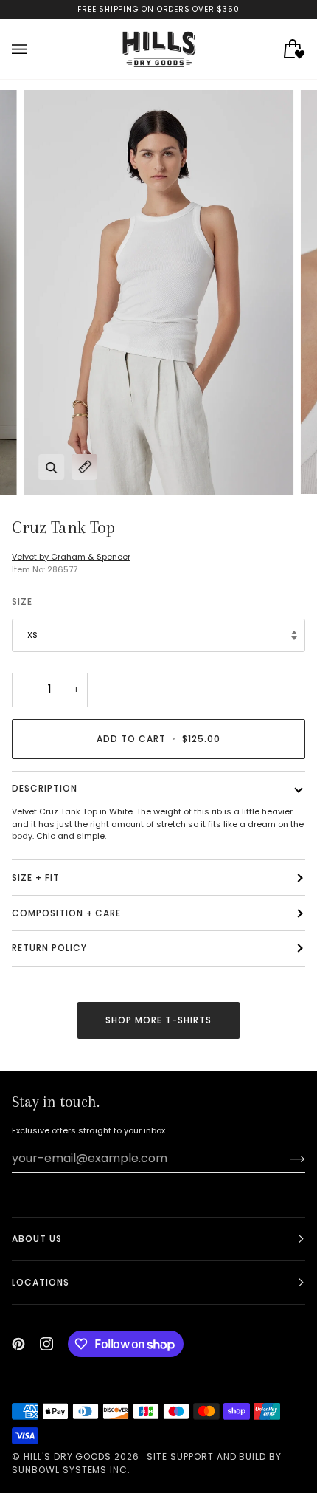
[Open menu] (34, 49)
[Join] (285, 1158)
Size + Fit (36, 877)
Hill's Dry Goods (67, 1456)
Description (44, 788)
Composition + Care (66, 913)
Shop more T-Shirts (158, 1020)
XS (32, 635)
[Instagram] (46, 1343)
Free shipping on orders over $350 (158, 9)
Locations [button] (40, 1282)
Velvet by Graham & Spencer (71, 557)
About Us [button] (37, 1238)
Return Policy (49, 947)
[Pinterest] (18, 1343)
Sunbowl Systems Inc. (71, 1469)
